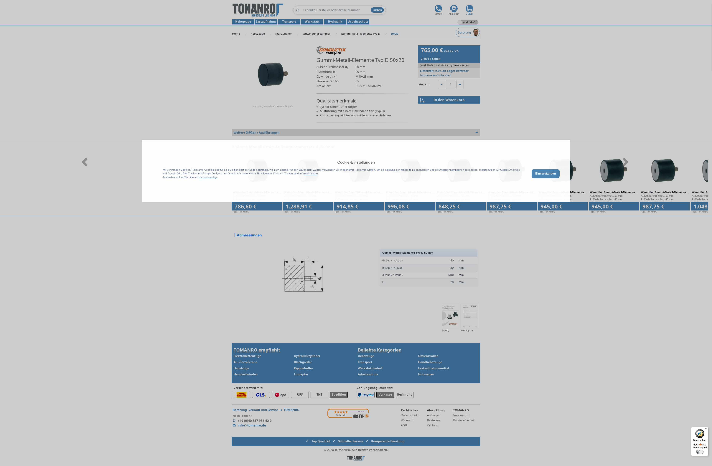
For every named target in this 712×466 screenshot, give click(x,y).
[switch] (699, 452)
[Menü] (706, 429)
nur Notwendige (208, 177)
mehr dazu (310, 173)
